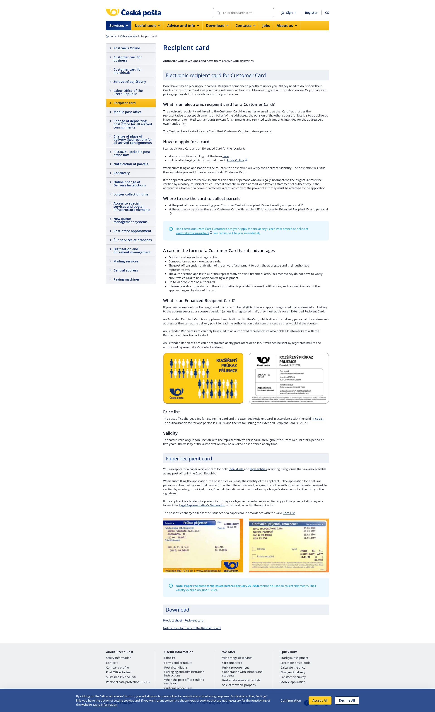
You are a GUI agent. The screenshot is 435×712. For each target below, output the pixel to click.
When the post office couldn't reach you (184, 681)
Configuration (290, 700)
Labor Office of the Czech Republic (128, 92)
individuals (236, 469)
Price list (169, 658)
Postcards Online (127, 48)
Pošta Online (235, 160)
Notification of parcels (131, 164)
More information (105, 704)
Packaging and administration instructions (184, 673)
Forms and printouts (178, 663)
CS (327, 12)
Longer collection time (131, 194)
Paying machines (127, 279)
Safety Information (118, 658)
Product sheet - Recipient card (183, 620)
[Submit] (218, 13)
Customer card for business (128, 58)
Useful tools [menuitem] (145, 25)
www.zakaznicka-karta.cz (192, 233)
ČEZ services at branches (133, 240)
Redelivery (122, 173)
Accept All (320, 700)
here (225, 156)
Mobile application (292, 682)
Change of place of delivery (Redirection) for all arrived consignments (133, 139)
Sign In (291, 12)
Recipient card (125, 103)
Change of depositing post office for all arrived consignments (133, 124)
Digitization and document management (132, 250)
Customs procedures (178, 688)
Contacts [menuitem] (243, 25)
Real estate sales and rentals (241, 680)
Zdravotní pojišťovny (130, 81)
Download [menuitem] (215, 25)
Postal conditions (176, 667)
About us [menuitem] (285, 25)
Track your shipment (294, 658)
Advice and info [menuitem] (181, 25)
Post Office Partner (119, 672)
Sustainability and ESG (121, 677)
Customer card (232, 663)
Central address (126, 270)
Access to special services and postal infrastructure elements (132, 206)
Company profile (117, 667)
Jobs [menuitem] (266, 25)
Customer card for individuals (128, 71)
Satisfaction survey (293, 677)
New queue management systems (130, 220)
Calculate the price (292, 667)
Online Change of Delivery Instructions (130, 183)
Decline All (347, 700)
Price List (318, 419)
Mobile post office (128, 112)
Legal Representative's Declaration (202, 505)
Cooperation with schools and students (242, 673)
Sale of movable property (239, 685)
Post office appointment (132, 231)
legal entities (258, 469)
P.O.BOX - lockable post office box (132, 153)
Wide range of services (237, 658)
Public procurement (235, 667)
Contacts (112, 663)
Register (311, 12)
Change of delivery (292, 672)
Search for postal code (295, 663)
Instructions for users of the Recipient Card (192, 628)
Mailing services (126, 261)
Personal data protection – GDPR (128, 682)
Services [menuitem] (116, 25)
